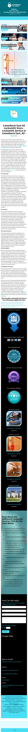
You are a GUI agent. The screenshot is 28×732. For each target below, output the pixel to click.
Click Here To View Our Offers (14, 368)
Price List (16, 709)
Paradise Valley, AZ (7, 307)
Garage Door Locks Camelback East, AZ (14, 549)
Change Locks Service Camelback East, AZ (15, 541)
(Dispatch (16, 704)
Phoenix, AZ (12, 170)
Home (4, 706)
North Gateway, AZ (12, 305)
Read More (14, 430)
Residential (9, 706)
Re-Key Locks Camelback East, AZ (12, 561)
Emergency (8, 707)
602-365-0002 (14, 11)
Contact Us (19, 707)
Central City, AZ (4, 304)
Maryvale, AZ (4, 305)
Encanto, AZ (20, 304)
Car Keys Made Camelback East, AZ (13, 579)
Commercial (15, 706)
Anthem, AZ (11, 302)
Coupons (14, 707)
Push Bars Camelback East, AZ (12, 547)
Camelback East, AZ (19, 302)
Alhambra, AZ (4, 302)
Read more (4, 29)
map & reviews (19, 699)
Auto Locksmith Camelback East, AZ (13, 584)
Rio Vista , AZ (15, 307)
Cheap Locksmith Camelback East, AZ (14, 531)
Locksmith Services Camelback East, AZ (14, 528)
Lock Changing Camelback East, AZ (13, 545)
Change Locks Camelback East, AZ (13, 543)
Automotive (21, 706)
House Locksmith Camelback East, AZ (14, 551)
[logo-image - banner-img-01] (14, 63)
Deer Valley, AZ (12, 304)
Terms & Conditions (9, 709)
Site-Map (21, 709)
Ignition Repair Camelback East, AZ (13, 582)
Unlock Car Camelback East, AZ (12, 586)
